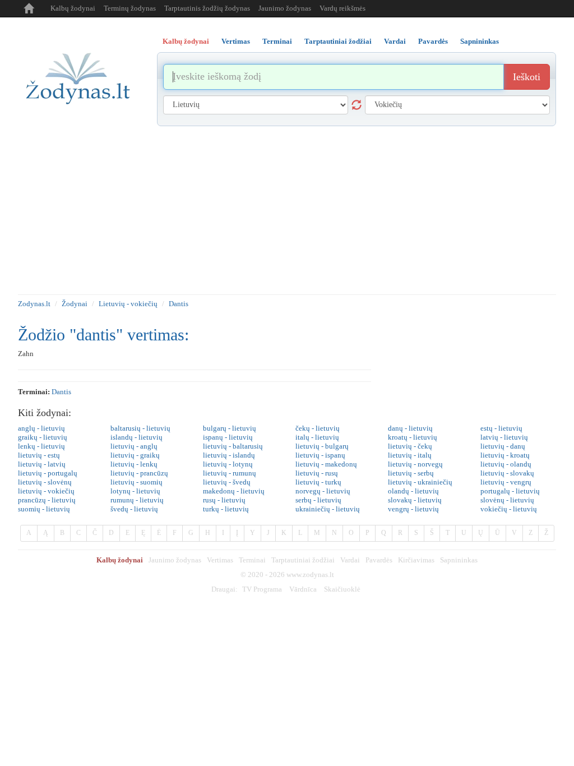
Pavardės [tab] (433, 41)
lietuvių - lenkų (134, 464)
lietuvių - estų (39, 455)
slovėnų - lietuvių (507, 500)
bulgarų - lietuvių (229, 428)
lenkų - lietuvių (41, 446)
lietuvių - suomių (136, 482)
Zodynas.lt (34, 303)
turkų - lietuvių (226, 509)
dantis (61, 391)
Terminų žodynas (130, 8)
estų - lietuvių (501, 428)
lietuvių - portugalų (47, 473)
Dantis (178, 303)
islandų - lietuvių (136, 437)
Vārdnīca (303, 589)
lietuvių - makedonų (326, 464)
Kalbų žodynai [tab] (186, 41)
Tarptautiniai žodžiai (303, 560)
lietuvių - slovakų (507, 473)
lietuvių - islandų (229, 455)
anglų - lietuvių (41, 428)
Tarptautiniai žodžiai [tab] (338, 41)
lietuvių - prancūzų (139, 473)
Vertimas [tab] (235, 41)
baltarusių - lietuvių (140, 428)
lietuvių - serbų (411, 473)
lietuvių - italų (410, 455)
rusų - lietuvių (224, 500)
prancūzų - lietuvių (47, 500)
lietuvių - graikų (135, 455)
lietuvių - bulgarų (322, 446)
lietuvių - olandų (505, 464)
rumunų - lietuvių (137, 500)
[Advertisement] (287, 210)
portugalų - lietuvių (510, 491)
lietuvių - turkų (318, 482)
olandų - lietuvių (413, 491)
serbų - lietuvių (318, 500)
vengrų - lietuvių (413, 509)
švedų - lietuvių (134, 509)
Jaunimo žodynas (284, 8)
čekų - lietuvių (317, 428)
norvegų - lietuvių (322, 491)
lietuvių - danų (502, 446)
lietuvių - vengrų (505, 482)
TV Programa (262, 589)
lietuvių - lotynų (228, 464)
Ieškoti (526, 76)
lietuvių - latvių (42, 464)
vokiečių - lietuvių (508, 509)
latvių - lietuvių (504, 437)
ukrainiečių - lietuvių (327, 509)
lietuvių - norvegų (415, 464)
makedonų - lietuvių (234, 491)
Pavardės (378, 560)
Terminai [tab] (277, 41)
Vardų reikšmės (342, 8)
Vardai (350, 560)
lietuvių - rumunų (229, 473)
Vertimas (220, 560)
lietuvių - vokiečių (46, 491)
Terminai (252, 560)
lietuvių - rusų (316, 473)
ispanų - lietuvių (228, 437)
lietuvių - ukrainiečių (420, 482)
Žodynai (74, 303)
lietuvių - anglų (134, 446)
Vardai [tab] (395, 41)
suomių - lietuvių (44, 509)
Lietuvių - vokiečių (128, 303)
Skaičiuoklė (342, 589)
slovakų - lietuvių (415, 500)
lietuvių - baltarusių (233, 446)
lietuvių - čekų (410, 446)
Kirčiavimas (416, 560)
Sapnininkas (459, 560)
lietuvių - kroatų (505, 455)
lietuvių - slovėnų (45, 482)
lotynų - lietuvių (135, 491)
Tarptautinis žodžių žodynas (207, 8)
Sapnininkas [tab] (479, 41)
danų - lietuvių (410, 428)
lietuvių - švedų (227, 482)
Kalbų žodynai (72, 8)
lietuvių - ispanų (320, 455)
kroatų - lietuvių (412, 437)
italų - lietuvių (317, 437)
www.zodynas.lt (310, 574)
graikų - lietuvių (42, 437)
